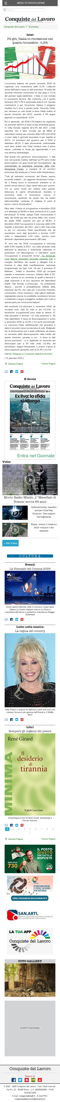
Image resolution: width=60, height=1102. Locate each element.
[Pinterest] (22, 371)
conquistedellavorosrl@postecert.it (30, 1099)
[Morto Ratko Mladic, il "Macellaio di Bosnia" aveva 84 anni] (30, 479)
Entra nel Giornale (36, 455)
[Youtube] (40, 1080)
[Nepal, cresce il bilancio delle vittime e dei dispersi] (15, 530)
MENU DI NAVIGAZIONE (31, 3)
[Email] (6, 371)
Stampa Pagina (15, 364)
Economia (33, 26)
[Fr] (33, 1080)
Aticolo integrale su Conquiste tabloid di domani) (28, 354)
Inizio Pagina (49, 363)
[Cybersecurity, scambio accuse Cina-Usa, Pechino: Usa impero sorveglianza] (15, 513)
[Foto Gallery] (30, 980)
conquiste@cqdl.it (27, 1096)
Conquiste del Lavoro (14, 26)
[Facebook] (11, 371)
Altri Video (10, 543)
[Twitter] (16, 371)
